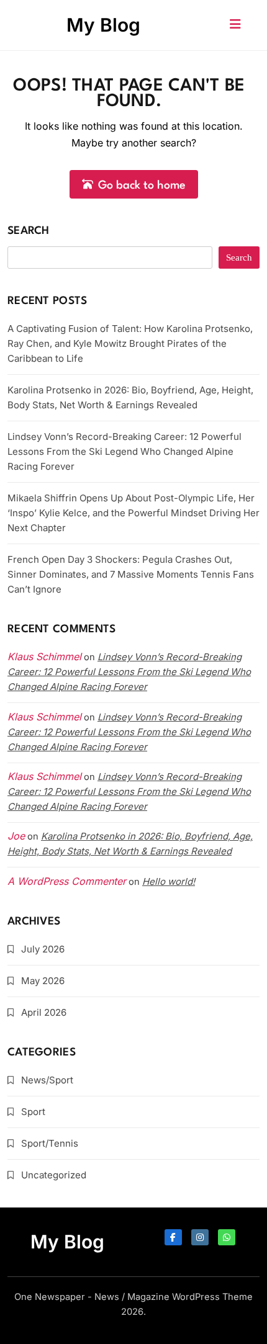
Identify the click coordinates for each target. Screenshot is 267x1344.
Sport (33, 1112)
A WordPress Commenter (66, 881)
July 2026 (43, 949)
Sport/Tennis (49, 1143)
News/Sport (47, 1080)
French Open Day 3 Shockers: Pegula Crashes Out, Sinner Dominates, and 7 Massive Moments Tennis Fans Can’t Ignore (130, 574)
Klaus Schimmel (44, 716)
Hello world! (168, 881)
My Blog (103, 25)
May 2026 (43, 981)
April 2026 (43, 1012)
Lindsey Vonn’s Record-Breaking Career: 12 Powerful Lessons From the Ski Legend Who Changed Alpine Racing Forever (124, 451)
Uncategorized (53, 1175)
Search (28, 231)
